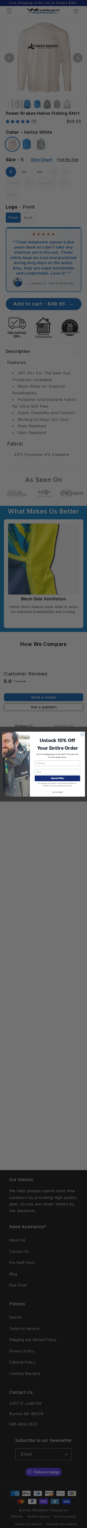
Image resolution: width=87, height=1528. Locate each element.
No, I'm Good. (57, 792)
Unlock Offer (57, 778)
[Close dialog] (82, 734)
